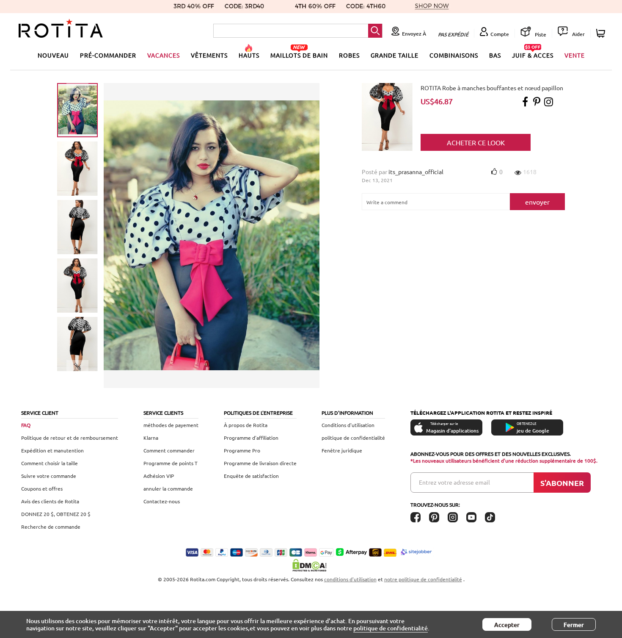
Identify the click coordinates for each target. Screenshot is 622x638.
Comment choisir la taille (49, 463)
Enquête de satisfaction (251, 475)
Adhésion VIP (158, 475)
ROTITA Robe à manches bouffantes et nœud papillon (492, 88)
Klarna (150, 437)
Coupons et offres (42, 488)
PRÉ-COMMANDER (108, 55)
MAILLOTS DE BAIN (299, 55)
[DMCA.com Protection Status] (311, 565)
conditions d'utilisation (350, 579)
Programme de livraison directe (260, 463)
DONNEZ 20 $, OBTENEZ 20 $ (56, 513)
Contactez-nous (161, 501)
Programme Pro (242, 450)
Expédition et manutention (52, 450)
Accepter (507, 625)
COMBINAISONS (453, 55)
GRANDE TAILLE (394, 55)
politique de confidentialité (353, 437)
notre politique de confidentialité (423, 579)
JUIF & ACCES (532, 55)
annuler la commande (168, 488)
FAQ (25, 425)
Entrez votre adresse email (454, 482)
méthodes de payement (170, 425)
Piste (540, 34)
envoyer (537, 201)
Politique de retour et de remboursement (69, 437)
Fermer (574, 625)
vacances (163, 55)
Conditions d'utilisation (348, 425)
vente (574, 55)
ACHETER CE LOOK (476, 142)
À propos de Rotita (245, 425)
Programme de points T (170, 463)
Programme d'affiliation (251, 437)
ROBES (349, 55)
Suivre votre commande (48, 475)
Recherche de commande (50, 526)
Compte (499, 34)
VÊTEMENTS (209, 55)
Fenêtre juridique (342, 450)
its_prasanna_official (415, 171)
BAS (495, 55)
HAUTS (249, 55)
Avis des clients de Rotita (50, 501)
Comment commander (169, 450)
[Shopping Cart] (602, 33)
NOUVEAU (53, 55)
